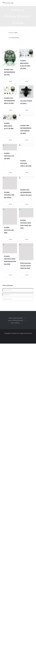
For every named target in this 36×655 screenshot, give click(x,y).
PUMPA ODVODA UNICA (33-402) (25, 163)
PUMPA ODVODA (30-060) (9, 230)
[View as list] (19, 42)
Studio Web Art (28, 333)
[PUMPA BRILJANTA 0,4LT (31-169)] (10, 117)
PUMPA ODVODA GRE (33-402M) (9, 195)
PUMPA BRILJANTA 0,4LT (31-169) (9, 126)
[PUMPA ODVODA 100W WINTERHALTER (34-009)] (10, 248)
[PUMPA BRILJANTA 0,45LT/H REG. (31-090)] (26, 53)
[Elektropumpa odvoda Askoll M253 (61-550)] (26, 251)
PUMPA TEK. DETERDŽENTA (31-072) (9, 72)
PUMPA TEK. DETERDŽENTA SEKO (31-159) (9, 100)
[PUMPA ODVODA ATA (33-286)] (10, 147)
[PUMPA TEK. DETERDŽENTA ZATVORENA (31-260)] (26, 118)
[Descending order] (27, 32)
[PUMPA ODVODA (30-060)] (10, 216)
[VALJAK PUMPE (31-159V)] (26, 91)
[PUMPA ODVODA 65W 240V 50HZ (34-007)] (26, 212)
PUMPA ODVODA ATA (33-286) (9, 156)
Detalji (10, 81)
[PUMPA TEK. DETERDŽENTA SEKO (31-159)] (10, 90)
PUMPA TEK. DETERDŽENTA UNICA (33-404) (26, 192)
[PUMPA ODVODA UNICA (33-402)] (26, 151)
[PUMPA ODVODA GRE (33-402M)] (10, 183)
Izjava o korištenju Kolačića (15, 320)
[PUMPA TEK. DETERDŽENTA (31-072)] (10, 58)
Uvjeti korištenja (15, 323)
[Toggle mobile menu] (32, 3)
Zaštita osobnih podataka (16, 318)
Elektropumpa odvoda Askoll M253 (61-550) (25, 265)
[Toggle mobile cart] (29, 3)
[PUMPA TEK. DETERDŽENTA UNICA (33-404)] (26, 182)
